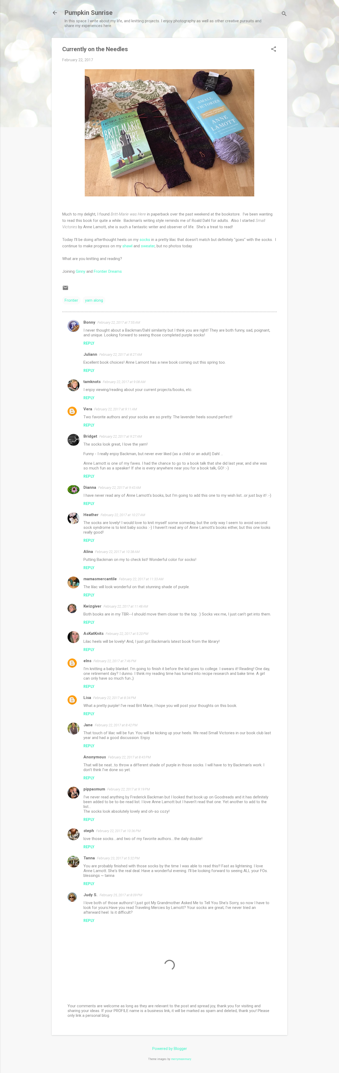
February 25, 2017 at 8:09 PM (121, 895)
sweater (148, 246)
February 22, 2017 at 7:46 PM (114, 661)
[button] (273, 49)
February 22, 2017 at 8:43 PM (129, 757)
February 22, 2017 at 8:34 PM (114, 698)
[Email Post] (65, 289)
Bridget (90, 436)
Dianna (89, 487)
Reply (88, 343)
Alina (88, 551)
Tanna (89, 858)
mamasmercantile (100, 579)
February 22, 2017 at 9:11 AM (115, 409)
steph (88, 830)
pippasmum (94, 789)
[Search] (284, 14)
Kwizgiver (92, 606)
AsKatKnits (93, 633)
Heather (91, 514)
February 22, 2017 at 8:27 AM (120, 355)
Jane (88, 725)
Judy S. (90, 894)
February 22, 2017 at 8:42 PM (116, 725)
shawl (127, 246)
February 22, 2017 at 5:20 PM (127, 634)
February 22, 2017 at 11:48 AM (126, 606)
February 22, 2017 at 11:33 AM (141, 579)
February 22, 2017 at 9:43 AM (119, 488)
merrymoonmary (181, 1059)
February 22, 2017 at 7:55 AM (118, 322)
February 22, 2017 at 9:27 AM (120, 436)
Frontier (71, 300)
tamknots (92, 381)
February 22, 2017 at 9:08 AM (124, 382)
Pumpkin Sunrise (88, 12)
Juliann (90, 354)
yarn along (94, 300)
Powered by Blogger (169, 1048)
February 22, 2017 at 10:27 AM (123, 515)
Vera (87, 409)
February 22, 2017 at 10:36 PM (118, 831)
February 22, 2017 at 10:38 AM (117, 552)
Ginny (80, 271)
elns (87, 660)
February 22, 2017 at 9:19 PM (128, 789)
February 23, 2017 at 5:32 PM (118, 858)
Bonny (89, 322)
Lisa (87, 697)
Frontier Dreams (108, 271)
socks (145, 239)
